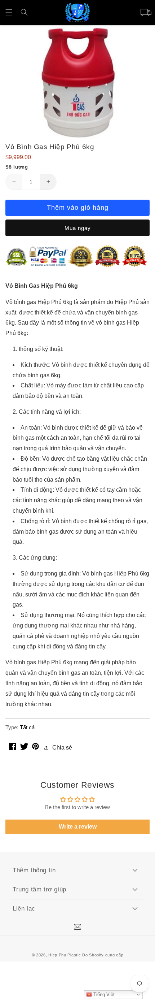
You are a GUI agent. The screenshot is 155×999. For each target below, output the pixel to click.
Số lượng (16, 167)
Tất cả (27, 727)
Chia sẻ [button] (62, 747)
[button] (9, 12)
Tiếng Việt (103, 994)
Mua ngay (78, 228)
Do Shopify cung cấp (102, 955)
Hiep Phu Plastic (64, 955)
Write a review (78, 827)
